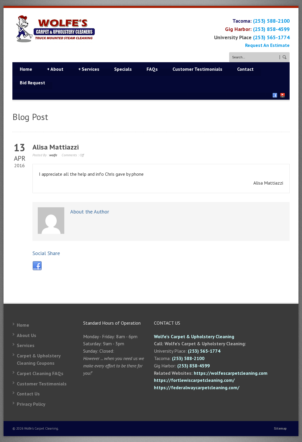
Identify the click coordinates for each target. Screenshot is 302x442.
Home (26, 69)
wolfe (53, 155)
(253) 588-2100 (271, 20)
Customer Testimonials (197, 69)
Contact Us (28, 394)
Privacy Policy (31, 404)
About (55, 69)
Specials (123, 69)
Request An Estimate (267, 45)
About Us (26, 335)
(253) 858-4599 (271, 29)
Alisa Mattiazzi (55, 147)
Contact (245, 69)
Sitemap (280, 428)
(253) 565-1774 (271, 37)
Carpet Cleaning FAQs (40, 373)
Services (88, 69)
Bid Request (32, 83)
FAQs (152, 69)
